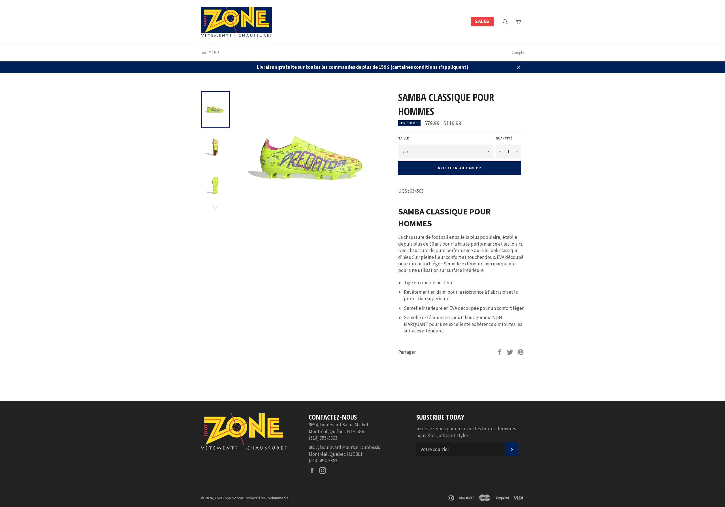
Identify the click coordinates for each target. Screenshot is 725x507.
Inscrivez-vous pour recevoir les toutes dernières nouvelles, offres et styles (466, 432)
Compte (517, 52)
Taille (403, 138)
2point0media (277, 498)
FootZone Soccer (229, 498)
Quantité (504, 138)
